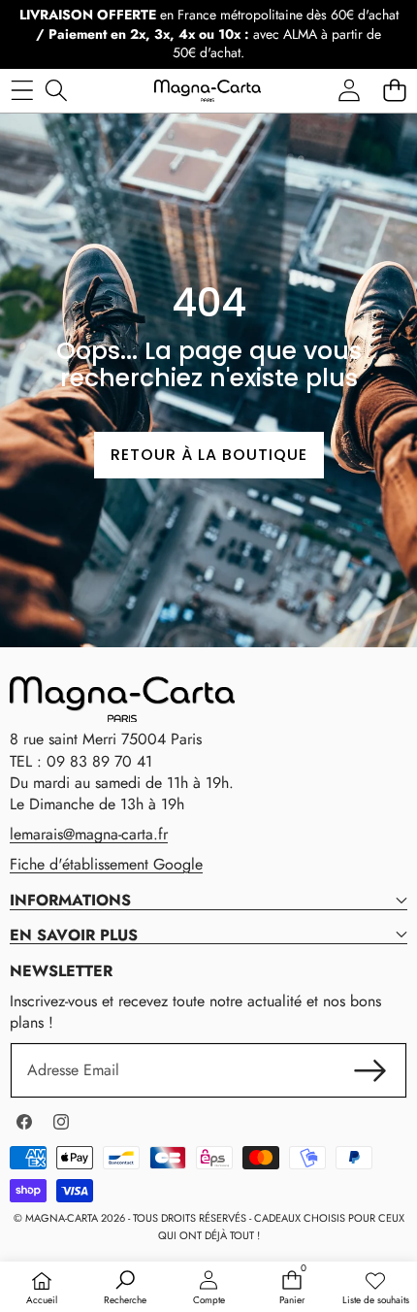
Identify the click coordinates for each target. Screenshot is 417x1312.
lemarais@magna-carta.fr (89, 834)
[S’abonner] (370, 1070)
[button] (394, 91)
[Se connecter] (348, 91)
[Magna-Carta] (207, 90)
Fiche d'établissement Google (106, 864)
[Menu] (22, 91)
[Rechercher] (56, 91)
